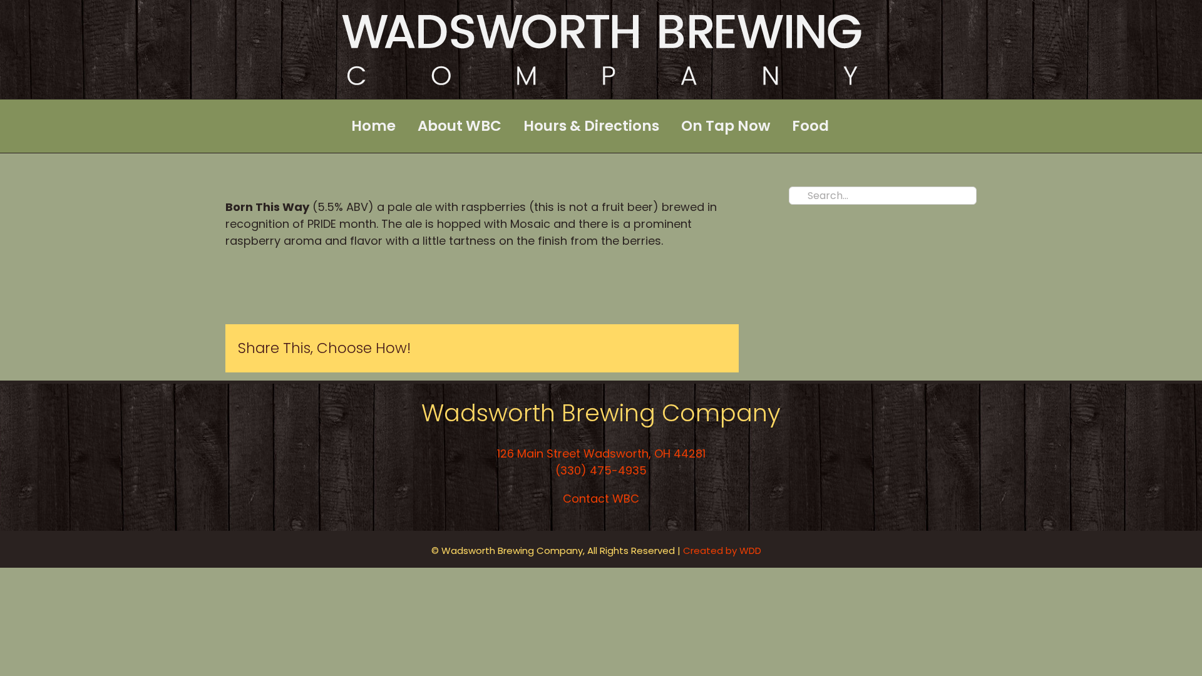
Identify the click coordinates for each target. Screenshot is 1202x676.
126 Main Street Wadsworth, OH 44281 (601, 453)
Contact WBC (601, 498)
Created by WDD (723, 550)
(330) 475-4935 (601, 470)
